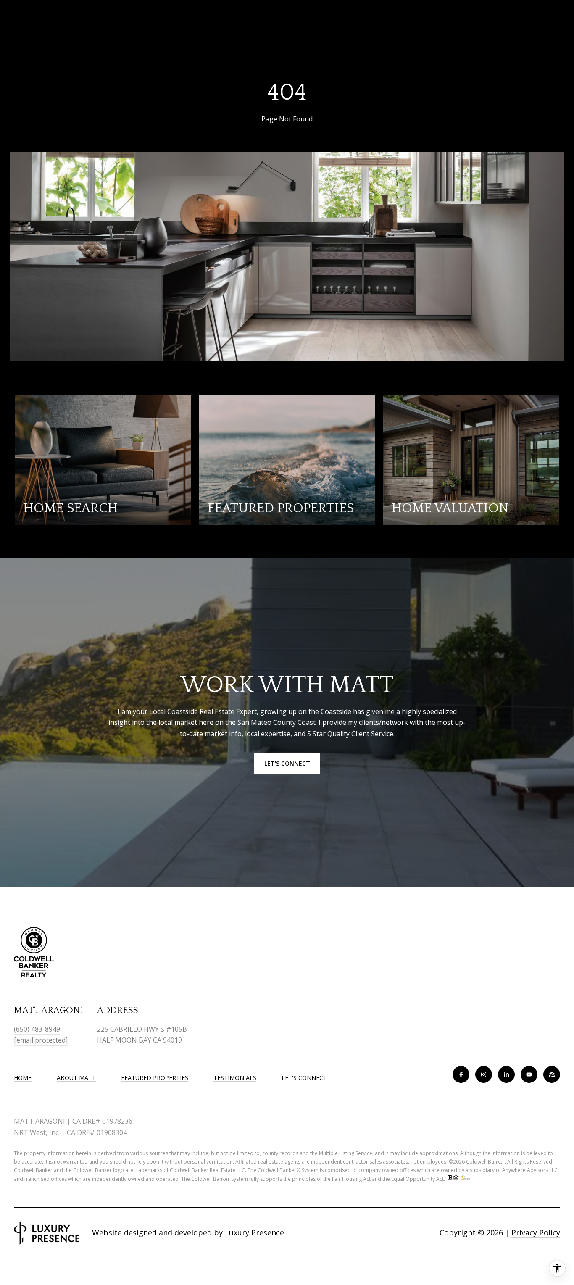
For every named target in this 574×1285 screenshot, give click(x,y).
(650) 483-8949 (37, 1029)
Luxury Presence (254, 1232)
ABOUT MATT (76, 1078)
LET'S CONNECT (304, 1077)
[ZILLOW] (551, 1074)
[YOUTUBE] (529, 1074)
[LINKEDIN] (506, 1074)
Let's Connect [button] (287, 763)
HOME (23, 1078)
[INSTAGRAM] (483, 1074)
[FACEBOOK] (461, 1074)
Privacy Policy (535, 1232)
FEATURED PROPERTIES (154, 1078)
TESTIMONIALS (234, 1078)
